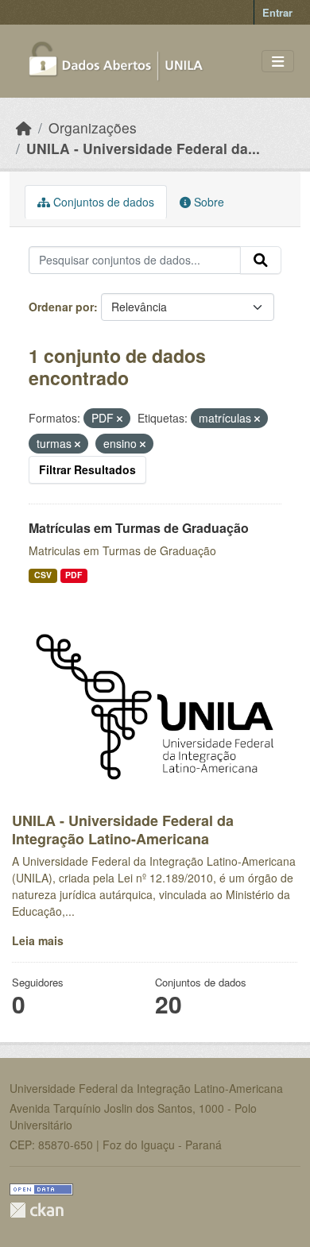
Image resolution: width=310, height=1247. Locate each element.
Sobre (207, 202)
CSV (43, 575)
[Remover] (119, 418)
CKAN (37, 1210)
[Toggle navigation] (278, 61)
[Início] (24, 127)
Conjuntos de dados (102, 202)
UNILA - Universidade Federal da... (143, 148)
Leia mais (38, 940)
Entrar (277, 12)
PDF (73, 575)
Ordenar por (61, 307)
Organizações (92, 127)
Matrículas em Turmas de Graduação (139, 528)
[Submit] (260, 260)
